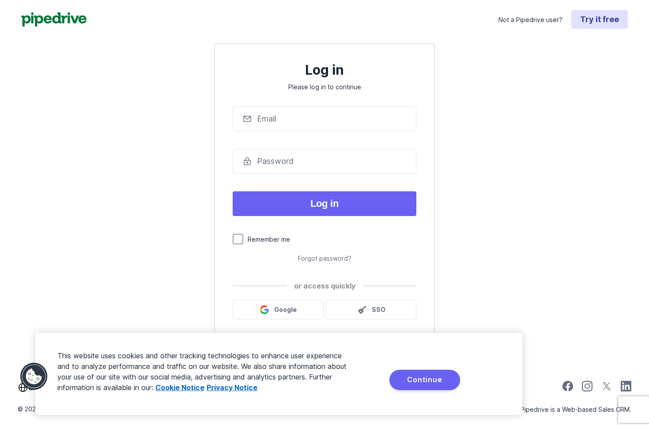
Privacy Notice (232, 387)
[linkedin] (626, 387)
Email (266, 118)
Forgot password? (324, 258)
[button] (34, 376)
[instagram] (587, 389)
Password (275, 161)
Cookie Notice (179, 387)
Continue (424, 379)
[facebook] (567, 389)
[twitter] (606, 389)
